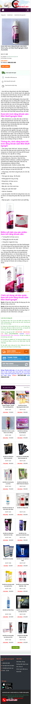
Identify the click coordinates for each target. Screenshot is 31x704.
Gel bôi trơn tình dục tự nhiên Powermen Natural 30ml (22, 484)
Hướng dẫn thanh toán (22, 664)
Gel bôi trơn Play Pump (8, 610)
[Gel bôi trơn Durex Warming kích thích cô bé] (22, 397)
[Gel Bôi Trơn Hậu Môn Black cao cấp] (22, 627)
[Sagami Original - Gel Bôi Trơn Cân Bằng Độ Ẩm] (8, 397)
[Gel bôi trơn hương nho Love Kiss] (8, 474)
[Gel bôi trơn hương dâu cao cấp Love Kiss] (8, 627)
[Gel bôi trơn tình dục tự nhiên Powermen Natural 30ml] (22, 474)
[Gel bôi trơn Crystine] (8, 550)
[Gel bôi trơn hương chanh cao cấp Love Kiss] (22, 602)
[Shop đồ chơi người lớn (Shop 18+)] (15, 4)
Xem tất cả (26, 387)
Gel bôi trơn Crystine (8, 558)
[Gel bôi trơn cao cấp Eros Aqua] (22, 550)
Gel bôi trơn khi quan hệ (12, 56)
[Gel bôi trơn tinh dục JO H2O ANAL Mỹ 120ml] (8, 499)
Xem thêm (16, 647)
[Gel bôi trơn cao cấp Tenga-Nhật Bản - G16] (22, 576)
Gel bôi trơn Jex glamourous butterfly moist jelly (22, 535)
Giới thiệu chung (20, 661)
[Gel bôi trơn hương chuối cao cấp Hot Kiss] (8, 576)
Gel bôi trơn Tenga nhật (22, 507)
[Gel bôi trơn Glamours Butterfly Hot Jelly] (8, 525)
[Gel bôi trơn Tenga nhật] (22, 499)
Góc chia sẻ (19, 666)
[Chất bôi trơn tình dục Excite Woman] (22, 423)
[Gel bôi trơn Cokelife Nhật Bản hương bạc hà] (22, 448)
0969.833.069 (12, 62)
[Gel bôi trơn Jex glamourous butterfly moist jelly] (22, 525)
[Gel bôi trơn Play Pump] (8, 602)
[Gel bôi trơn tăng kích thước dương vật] (8, 448)
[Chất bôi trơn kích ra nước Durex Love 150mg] (8, 423)
